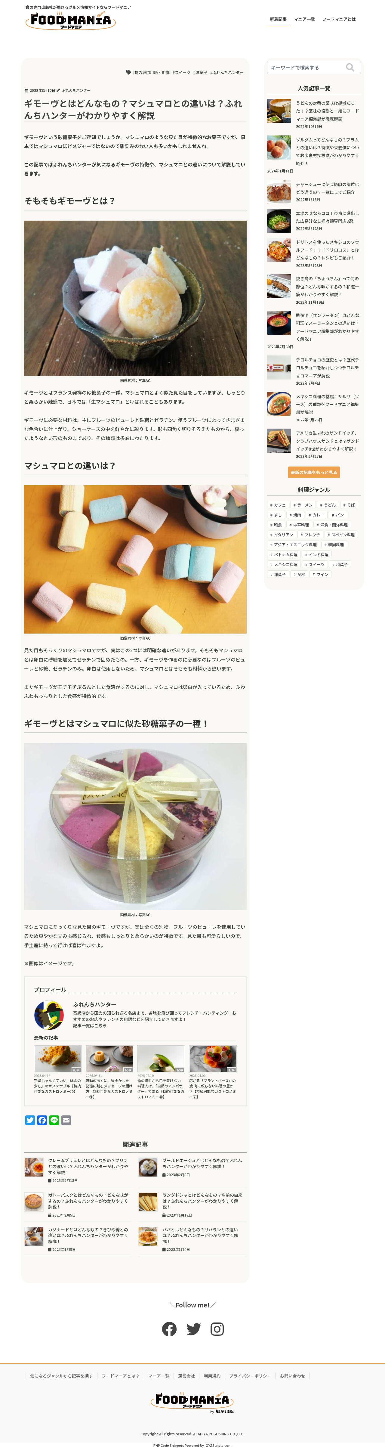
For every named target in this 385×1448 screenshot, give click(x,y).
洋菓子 (201, 72)
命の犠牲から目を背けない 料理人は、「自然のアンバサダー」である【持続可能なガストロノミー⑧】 (160, 1088)
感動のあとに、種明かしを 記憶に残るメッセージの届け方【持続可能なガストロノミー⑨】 (109, 1088)
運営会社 (186, 1376)
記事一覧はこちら (90, 1025)
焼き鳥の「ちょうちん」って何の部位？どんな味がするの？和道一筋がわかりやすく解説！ (327, 286)
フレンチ (312, 535)
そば (351, 505)
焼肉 (297, 515)
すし (278, 515)
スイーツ (182, 72)
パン (340, 515)
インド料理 (318, 554)
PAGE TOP (370, 1399)
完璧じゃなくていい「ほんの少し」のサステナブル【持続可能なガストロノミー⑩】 (57, 1086)
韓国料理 (336, 544)
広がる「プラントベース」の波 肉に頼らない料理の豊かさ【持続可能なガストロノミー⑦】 (212, 1088)
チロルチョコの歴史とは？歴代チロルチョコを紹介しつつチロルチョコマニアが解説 (327, 368)
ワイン (322, 574)
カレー (318, 515)
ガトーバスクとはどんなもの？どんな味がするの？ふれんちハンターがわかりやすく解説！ (88, 1201)
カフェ (280, 505)
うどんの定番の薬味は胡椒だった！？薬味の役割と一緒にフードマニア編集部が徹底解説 (327, 111)
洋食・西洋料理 (334, 525)
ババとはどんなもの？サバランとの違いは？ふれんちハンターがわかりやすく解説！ (200, 1235)
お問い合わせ (292, 1376)
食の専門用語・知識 (152, 72)
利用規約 (212, 1376)
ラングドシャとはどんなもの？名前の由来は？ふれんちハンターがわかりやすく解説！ (202, 1201)
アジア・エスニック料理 (295, 544)
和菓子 (342, 564)
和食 (278, 525)
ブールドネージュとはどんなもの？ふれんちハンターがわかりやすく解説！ (202, 1163)
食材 (301, 574)
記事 (76, 1070)
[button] (314, 472)
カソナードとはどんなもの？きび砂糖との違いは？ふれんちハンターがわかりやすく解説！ (88, 1235)
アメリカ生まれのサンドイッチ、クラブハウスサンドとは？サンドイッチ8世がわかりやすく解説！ (327, 441)
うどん (330, 505)
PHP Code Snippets (168, 1445)
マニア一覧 (158, 1376)
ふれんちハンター (228, 72)
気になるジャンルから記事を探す (61, 1376)
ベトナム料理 (285, 554)
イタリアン (283, 535)
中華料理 (301, 525)
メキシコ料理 (285, 564)
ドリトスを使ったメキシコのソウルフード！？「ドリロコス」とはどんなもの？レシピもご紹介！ (327, 250)
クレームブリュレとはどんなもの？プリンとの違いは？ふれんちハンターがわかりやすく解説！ (88, 1166)
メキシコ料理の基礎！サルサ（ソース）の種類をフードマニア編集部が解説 (327, 404)
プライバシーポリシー (250, 1376)
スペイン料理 (343, 535)
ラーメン (305, 505)
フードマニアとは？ (121, 1376)
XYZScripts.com (219, 1445)
